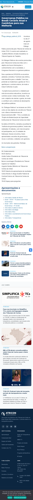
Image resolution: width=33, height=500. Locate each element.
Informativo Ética (10, 212)
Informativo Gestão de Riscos (14, 197)
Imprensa (8, 13)
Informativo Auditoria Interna (14, 208)
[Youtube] (11, 426)
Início (3, 13)
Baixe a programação (8, 147)
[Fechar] (30, 495)
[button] (23, 7)
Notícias (9, 222)
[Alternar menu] (12, 7)
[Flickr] (15, 426)
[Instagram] (3, 426)
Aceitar (10, 497)
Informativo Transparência (13, 218)
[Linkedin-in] (7, 426)
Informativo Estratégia (11, 210)
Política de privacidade (20, 497)
